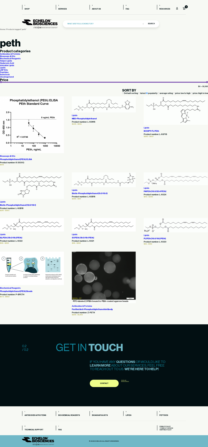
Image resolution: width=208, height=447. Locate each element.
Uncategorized (7, 77)
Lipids (3, 68)
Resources (164, 9)
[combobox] (104, 24)
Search (151, 24)
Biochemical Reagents (10, 59)
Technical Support (34, 430)
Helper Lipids (6, 61)
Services (62, 9)
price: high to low (200, 93)
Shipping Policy (165, 430)
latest (143, 93)
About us (96, 9)
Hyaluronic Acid (7, 63)
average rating (166, 93)
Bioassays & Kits (7, 56)
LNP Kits (4, 70)
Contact (104, 383)
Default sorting (131, 93)
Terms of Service (166, 428)
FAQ (127, 9)
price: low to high (183, 93)
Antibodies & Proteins (10, 54)
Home (2, 29)
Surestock (5, 75)
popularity (153, 93)
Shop (27, 9)
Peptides (4, 72)
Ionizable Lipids (7, 65)
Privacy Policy (165, 426)
